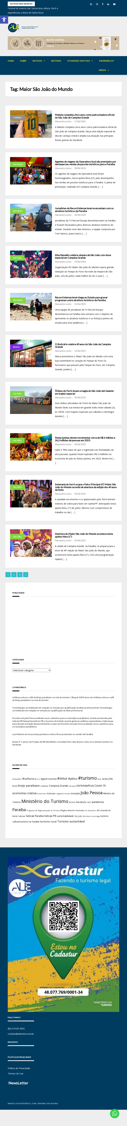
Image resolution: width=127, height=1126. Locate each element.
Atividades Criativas (78, 60)
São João (78, 816)
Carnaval (72, 786)
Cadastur (44, 786)
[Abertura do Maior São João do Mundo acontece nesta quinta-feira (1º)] (31, 543)
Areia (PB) (107, 778)
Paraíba (19, 809)
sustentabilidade (65, 815)
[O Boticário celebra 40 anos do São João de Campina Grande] (31, 353)
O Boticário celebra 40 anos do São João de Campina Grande (83, 345)
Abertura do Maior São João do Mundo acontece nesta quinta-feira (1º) (84, 535)
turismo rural (48, 821)
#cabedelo (17, 779)
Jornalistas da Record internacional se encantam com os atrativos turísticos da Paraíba (84, 209)
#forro (37, 779)
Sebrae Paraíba (35, 816)
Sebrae (21, 816)
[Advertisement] (63, 623)
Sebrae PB (50, 816)
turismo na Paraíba (29, 821)
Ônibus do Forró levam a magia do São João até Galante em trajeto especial (84, 392)
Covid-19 (100, 785)
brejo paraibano (29, 785)
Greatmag (41, 1103)
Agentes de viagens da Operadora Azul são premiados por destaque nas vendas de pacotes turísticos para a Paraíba (85, 163)
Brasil (14, 786)
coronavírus (85, 785)
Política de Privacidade (19, 1068)
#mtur (62, 778)
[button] (4, 20)
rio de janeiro (90, 810)
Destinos (56, 60)
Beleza (16, 347)
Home (11, 60)
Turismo (17, 117)
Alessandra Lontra (63, 121)
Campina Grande (58, 785)
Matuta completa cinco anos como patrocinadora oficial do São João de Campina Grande (84, 116)
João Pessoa (92, 792)
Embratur (51, 793)
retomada (79, 810)
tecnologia (95, 816)
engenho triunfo (63, 793)
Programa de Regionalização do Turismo (43, 810)
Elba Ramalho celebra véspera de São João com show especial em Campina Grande (83, 256)
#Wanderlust (106, 60)
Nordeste (81, 802)
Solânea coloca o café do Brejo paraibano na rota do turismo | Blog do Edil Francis (51, 697)
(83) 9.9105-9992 (16, 1028)
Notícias (37, 60)
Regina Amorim (68, 810)
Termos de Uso (15, 1073)
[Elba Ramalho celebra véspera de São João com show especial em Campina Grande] (31, 264)
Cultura (17, 258)
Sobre (23, 60)
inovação (75, 793)
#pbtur (72, 778)
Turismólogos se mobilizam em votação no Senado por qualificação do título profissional (54, 707)
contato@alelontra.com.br (21, 1033)
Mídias (102, 70)
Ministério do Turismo (44, 801)
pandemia (98, 802)
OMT (89, 802)
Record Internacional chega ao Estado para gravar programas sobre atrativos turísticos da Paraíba (81, 298)
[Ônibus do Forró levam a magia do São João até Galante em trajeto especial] (31, 400)
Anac (100, 779)
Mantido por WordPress (19, 1103)
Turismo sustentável (71, 821)
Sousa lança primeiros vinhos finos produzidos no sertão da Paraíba (60, 734)
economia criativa (24, 793)
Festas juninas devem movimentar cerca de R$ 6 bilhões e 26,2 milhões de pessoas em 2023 (85, 439)
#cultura (28, 778)
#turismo (87, 778)
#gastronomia (49, 778)
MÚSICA (72, 802)
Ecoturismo (41, 793)
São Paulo (87, 816)
